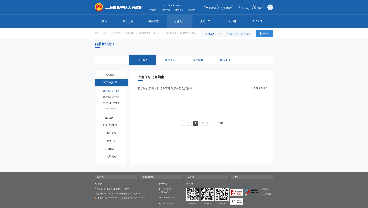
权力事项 (198, 59)
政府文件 (118, 33)
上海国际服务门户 (113, 189)
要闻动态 (153, 21)
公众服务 (231, 21)
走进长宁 (205, 21)
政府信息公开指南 (188, 33)
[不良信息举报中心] (251, 191)
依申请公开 (111, 108)
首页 (104, 21)
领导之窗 (128, 21)
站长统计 (265, 189)
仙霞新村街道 (144, 33)
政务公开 (179, 21)
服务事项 (225, 59)
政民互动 (257, 21)
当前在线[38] (266, 194)
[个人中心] (270, 7)
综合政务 (158, 33)
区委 (127, 189)
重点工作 (170, 59)
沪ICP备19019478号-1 (138, 194)
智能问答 (213, 7)
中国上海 (98, 189)
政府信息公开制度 (111, 97)
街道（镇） (130, 33)
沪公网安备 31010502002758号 (110, 198)
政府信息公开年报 (111, 102)
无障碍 (229, 7)
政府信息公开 (171, 33)
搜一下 (264, 33)
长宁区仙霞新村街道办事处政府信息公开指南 (165, 88)
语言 (259, 7)
